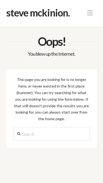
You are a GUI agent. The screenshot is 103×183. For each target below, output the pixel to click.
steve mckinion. (38, 13)
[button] (90, 13)
